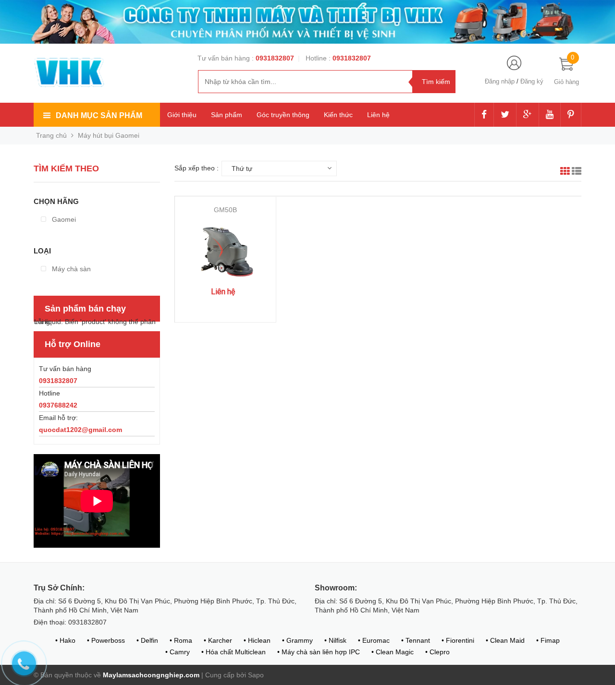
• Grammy (297, 640)
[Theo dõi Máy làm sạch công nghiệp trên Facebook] (484, 115)
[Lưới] (565, 172)
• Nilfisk (335, 640)
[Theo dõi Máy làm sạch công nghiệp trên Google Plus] (527, 115)
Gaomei (63, 219)
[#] (307, 21)
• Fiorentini (458, 640)
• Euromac (374, 640)
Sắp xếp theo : (196, 168)
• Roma (181, 640)
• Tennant (415, 640)
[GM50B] (225, 254)
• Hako (65, 640)
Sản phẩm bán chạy (85, 308)
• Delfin (147, 640)
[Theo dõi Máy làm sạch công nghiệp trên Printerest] (570, 115)
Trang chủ (51, 135)
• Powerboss (106, 640)
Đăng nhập (500, 81)
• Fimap (548, 640)
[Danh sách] (576, 172)
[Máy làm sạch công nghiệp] (70, 72)
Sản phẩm (226, 115)
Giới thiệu (182, 115)
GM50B (225, 210)
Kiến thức (338, 115)
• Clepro (437, 652)
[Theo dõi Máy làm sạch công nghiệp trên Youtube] (550, 115)
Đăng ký (531, 81)
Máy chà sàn (70, 269)
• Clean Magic (392, 652)
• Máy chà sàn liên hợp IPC (318, 652)
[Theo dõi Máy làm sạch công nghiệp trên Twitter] (505, 115)
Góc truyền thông (283, 115)
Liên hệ (378, 115)
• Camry (177, 652)
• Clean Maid (505, 640)
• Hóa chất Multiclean (233, 652)
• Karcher (218, 640)
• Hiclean (257, 640)
